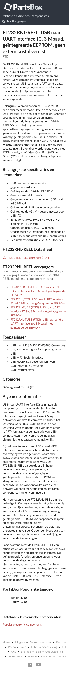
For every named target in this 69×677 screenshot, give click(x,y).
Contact (61, 656)
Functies (61, 642)
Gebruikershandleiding (44, 647)
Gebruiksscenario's (40, 642)
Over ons (46, 656)
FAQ (13, 652)
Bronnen (26, 652)
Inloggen (20, 642)
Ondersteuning (54, 652)
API (64, 647)
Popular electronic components (22, 624)
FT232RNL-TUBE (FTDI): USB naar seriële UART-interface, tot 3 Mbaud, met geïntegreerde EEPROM (36, 323)
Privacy (32, 656)
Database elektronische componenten (25, 16)
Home (6, 642)
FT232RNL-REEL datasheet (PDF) (28, 257)
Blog (38, 652)
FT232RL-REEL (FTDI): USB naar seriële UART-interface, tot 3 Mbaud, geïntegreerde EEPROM (37, 291)
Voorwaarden (15, 656)
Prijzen (12, 647)
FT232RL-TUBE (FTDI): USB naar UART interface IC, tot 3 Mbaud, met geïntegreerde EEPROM (38, 311)
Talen (23, 647)
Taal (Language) (16, 21)
